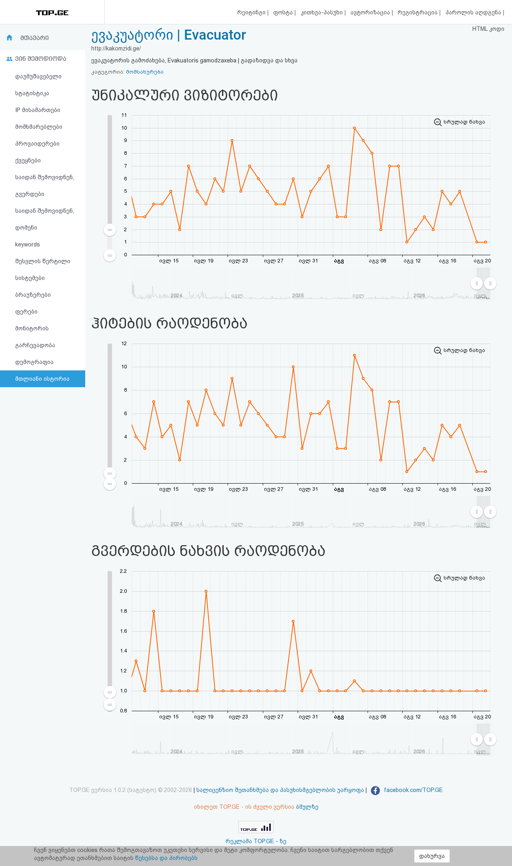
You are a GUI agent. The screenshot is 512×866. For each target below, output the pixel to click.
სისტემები (30, 278)
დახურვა (432, 856)
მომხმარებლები (38, 127)
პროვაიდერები (37, 143)
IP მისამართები (37, 110)
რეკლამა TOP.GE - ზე (256, 841)
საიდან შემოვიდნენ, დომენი (44, 219)
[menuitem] (110, 242)
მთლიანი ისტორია (42, 379)
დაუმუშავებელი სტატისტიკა (38, 84)
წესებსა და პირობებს (166, 858)
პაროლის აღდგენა (474, 12)
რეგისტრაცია (418, 12)
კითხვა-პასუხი (322, 12)
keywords (27, 244)
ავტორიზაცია (371, 12)
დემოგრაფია (34, 362)
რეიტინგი (252, 12)
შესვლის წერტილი (42, 261)
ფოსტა (283, 12)
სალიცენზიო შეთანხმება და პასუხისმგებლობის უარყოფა (280, 790)
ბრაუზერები (33, 295)
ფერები (26, 311)
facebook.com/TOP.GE (412, 790)
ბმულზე (307, 807)
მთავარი (34, 38)
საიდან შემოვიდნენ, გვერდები (44, 185)
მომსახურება (145, 72)
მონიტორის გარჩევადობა (35, 336)
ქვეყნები (28, 160)
